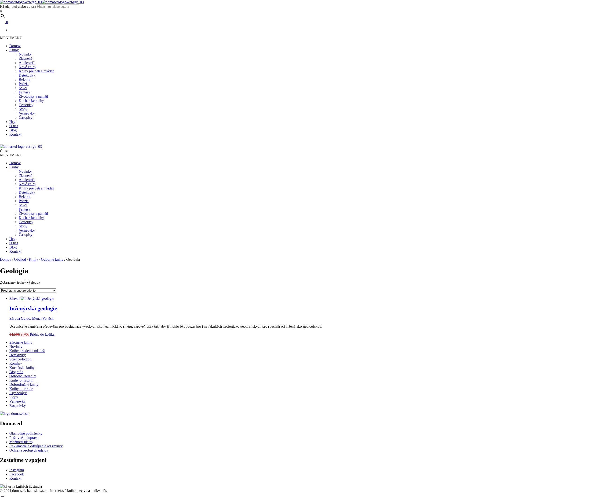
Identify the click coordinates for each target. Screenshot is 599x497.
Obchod (20, 259)
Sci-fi (23, 88)
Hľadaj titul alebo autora (18, 6)
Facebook (16, 474)
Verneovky (27, 113)
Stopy (23, 109)
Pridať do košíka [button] (42, 334)
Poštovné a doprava (23, 438)
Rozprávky (17, 406)
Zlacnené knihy (20, 342)
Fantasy (24, 92)
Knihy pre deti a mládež (36, 71)
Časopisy (25, 117)
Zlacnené (25, 58)
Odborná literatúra (22, 376)
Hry (12, 122)
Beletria (24, 80)
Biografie (16, 372)
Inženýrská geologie (33, 308)
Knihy (14, 50)
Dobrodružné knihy (23, 384)
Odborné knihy (52, 259)
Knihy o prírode (21, 389)
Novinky (25, 54)
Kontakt (15, 134)
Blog (13, 130)
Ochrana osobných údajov (28, 450)
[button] (11, 38)
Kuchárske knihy (31, 101)
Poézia (24, 84)
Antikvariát (27, 63)
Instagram (16, 470)
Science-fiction (20, 359)
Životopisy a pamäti (33, 96)
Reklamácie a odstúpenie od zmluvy (36, 446)
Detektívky (27, 75)
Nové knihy (27, 67)
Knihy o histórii (21, 380)
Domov (15, 46)
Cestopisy (26, 105)
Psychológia (18, 393)
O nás (13, 126)
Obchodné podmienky (25, 433)
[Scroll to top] (2, 495)
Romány (15, 363)
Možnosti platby (21, 442)
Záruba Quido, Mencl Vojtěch (31, 318)
